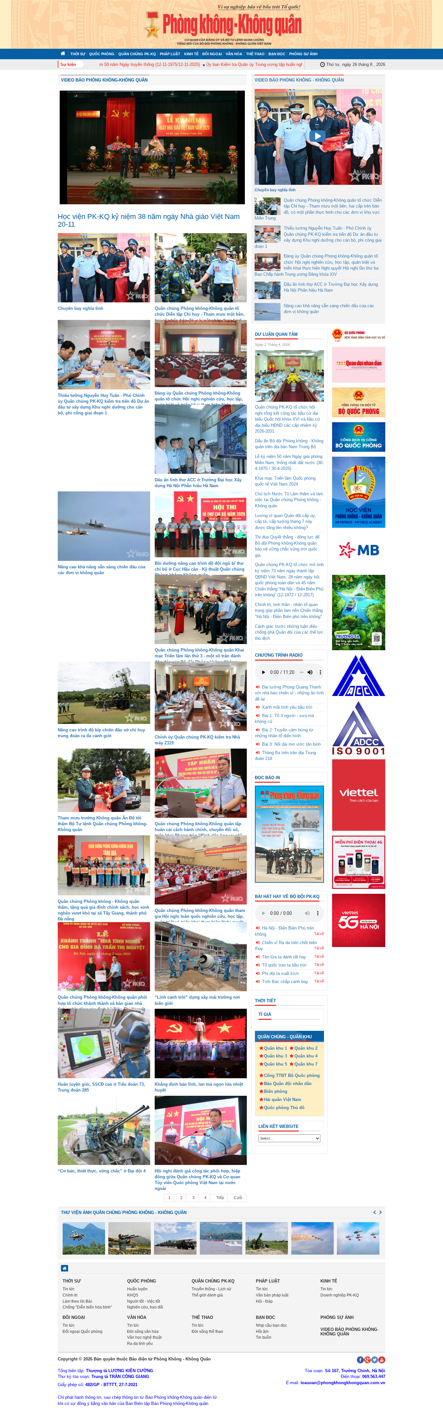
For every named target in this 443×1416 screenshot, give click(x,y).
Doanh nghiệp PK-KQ (339, 1295)
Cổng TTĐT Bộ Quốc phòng (292, 1075)
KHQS (132, 1295)
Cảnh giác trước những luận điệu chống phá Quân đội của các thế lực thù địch (289, 632)
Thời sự (77, 54)
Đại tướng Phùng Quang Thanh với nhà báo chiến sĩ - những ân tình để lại (289, 693)
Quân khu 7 (305, 1064)
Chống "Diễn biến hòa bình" (87, 1307)
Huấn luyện (137, 1289)
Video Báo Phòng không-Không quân (104, 80)
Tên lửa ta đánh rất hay (284, 957)
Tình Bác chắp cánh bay (285, 981)
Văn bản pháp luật (272, 1295)
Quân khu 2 (305, 1048)
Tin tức (69, 1289)
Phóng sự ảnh (303, 54)
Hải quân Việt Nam (282, 1099)
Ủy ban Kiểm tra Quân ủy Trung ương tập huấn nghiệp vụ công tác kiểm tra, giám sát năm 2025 (273, 64)
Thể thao (255, 54)
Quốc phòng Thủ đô (284, 1107)
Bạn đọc (277, 54)
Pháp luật (170, 54)
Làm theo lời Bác (77, 1301)
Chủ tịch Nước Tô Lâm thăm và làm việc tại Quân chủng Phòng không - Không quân (289, 499)
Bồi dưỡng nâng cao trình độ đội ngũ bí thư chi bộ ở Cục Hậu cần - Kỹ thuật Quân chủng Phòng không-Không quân (200, 569)
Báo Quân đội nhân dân (288, 1083)
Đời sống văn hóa (143, 1331)
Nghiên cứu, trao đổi (145, 1307)
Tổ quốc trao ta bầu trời (284, 965)
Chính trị (70, 1295)
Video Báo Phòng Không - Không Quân (299, 80)
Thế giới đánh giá (207, 1295)
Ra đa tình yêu (140, 1343)
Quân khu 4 (305, 1056)
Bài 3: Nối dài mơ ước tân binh (291, 744)
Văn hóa (234, 54)
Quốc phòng (101, 54)
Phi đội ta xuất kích (280, 973)
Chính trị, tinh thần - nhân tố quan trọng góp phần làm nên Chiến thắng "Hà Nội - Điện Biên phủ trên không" (289, 610)
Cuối (238, 1197)
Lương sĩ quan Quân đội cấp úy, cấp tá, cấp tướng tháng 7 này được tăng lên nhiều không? (285, 521)
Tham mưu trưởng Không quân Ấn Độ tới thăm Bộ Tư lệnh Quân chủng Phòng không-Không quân (102, 823)
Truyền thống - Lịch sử (211, 1289)
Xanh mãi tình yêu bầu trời (287, 707)
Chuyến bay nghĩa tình (80, 308)
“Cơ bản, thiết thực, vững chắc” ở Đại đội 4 (102, 1171)
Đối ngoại (212, 54)
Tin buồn (263, 1337)
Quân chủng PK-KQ (137, 54)
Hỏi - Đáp (264, 1301)
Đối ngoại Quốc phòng (82, 1331)
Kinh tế (191, 54)
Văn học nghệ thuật (144, 1337)
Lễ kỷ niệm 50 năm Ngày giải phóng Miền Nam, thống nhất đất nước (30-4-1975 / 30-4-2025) (289, 462)
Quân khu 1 (275, 1048)
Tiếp (220, 1197)
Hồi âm (262, 1331)
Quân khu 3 (275, 1056)
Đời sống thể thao (207, 1331)
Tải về (319, 934)
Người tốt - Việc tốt (143, 1301)
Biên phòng (275, 1091)
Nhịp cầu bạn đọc (271, 1325)
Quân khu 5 (275, 1064)
